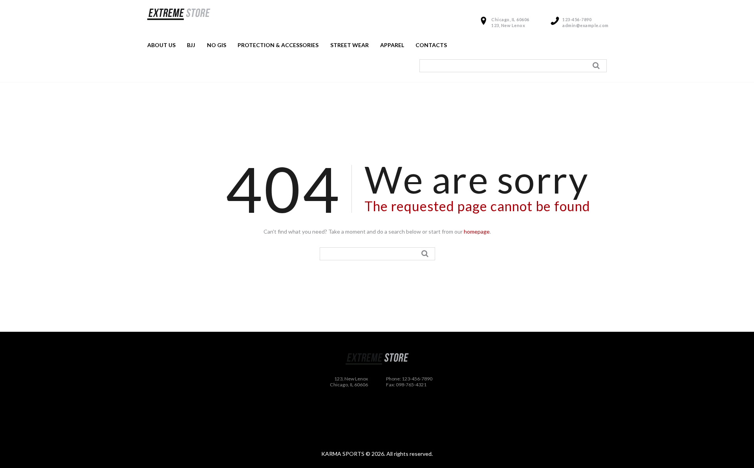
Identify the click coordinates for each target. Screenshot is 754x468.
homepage (477, 231)
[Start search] (597, 65)
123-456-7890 (576, 19)
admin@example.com (585, 25)
